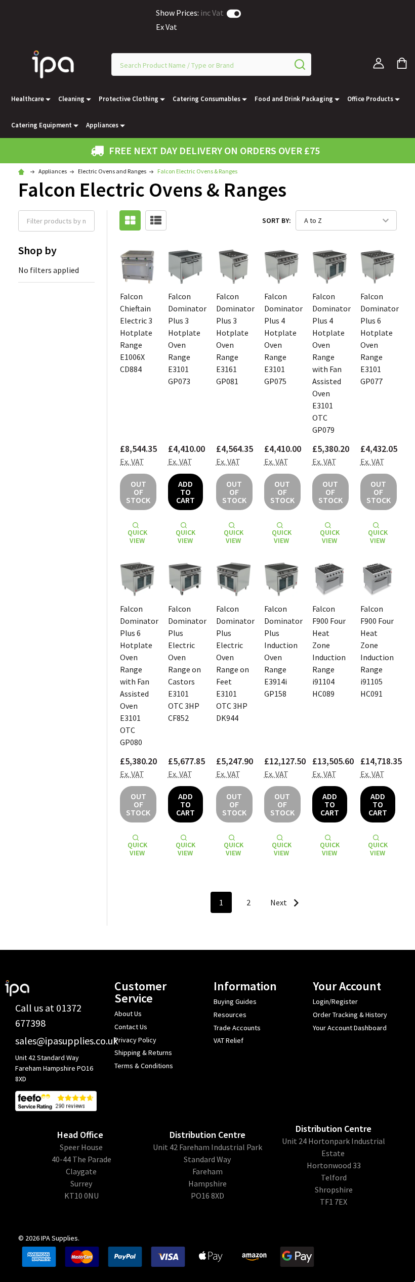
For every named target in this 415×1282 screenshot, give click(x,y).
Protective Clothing (128, 99)
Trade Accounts (237, 1027)
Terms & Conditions (143, 1065)
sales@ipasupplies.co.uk (66, 1040)
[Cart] (401, 63)
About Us (128, 1013)
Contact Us (130, 1026)
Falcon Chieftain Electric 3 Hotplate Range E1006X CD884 (136, 332)
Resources (230, 1014)
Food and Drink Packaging (294, 99)
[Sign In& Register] (378, 63)
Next (279, 902)
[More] (48, 99)
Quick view (137, 536)
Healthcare (27, 99)
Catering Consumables (206, 99)
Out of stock (138, 492)
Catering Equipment (41, 125)
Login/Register (335, 1001)
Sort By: (276, 220)
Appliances (102, 125)
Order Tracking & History (350, 1014)
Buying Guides (235, 1001)
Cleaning (71, 99)
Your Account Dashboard (350, 1027)
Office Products (370, 99)
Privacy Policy (135, 1039)
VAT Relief (228, 1040)
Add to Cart (185, 492)
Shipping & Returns (143, 1052)
